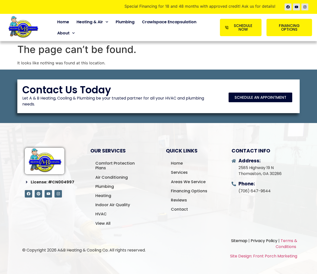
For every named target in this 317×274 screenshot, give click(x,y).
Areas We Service (188, 182)
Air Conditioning (111, 177)
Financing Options (189, 191)
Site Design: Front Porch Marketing (263, 256)
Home (63, 22)
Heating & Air (90, 22)
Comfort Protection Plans (115, 165)
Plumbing (125, 22)
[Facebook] (288, 6)
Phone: (246, 183)
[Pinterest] (38, 194)
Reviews (179, 200)
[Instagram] (304, 6)
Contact (179, 209)
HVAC (101, 214)
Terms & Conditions (286, 243)
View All (102, 223)
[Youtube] (296, 6)
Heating (103, 196)
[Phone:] (234, 184)
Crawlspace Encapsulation (169, 22)
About (63, 33)
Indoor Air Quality (112, 205)
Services (179, 172)
